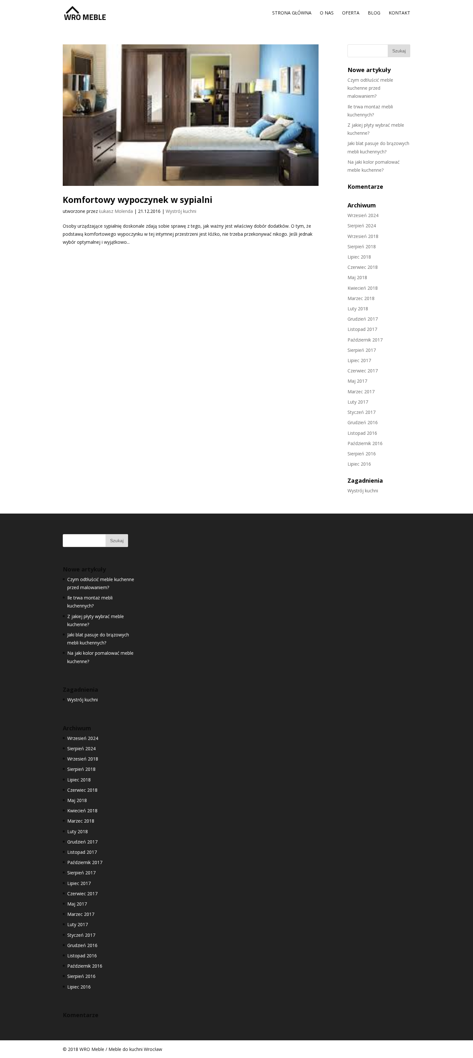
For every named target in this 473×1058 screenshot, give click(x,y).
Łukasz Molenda (116, 211)
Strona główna (291, 13)
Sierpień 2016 (362, 454)
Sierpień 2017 (362, 350)
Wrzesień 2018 (363, 236)
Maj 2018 (357, 277)
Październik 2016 (365, 443)
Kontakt (399, 13)
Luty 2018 (358, 309)
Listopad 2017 (362, 329)
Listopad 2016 (362, 433)
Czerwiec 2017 (363, 371)
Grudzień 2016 (363, 422)
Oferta (350, 13)
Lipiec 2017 (359, 360)
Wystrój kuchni (181, 211)
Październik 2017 (365, 340)
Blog (374, 13)
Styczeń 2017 (362, 412)
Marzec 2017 (361, 391)
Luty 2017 (358, 402)
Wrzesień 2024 (363, 215)
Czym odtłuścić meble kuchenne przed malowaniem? (370, 88)
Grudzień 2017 (363, 319)
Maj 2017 (357, 381)
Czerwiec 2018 (363, 267)
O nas (327, 13)
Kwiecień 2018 (363, 288)
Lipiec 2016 (359, 464)
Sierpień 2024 (362, 226)
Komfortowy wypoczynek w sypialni (137, 199)
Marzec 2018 (361, 298)
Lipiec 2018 (359, 257)
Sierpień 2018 (362, 246)
